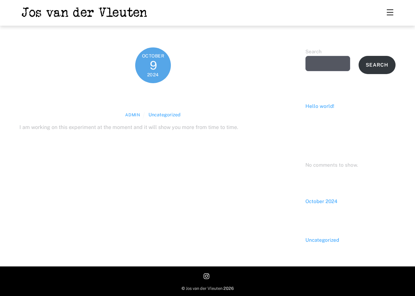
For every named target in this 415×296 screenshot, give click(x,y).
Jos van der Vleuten (204, 288)
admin (132, 114)
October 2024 (321, 201)
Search (313, 51)
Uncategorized (164, 114)
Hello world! (153, 97)
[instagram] (206, 275)
